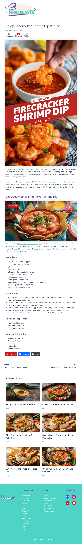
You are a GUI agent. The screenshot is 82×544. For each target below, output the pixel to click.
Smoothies (26, 524)
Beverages (25, 498)
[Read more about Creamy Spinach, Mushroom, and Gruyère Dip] (59, 456)
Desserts (25, 503)
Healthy (24, 516)
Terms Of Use (49, 511)
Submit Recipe (49, 508)
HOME (46, 503)
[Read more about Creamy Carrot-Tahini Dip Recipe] (59, 392)
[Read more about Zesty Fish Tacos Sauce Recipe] (23, 392)
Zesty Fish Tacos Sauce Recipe (20, 404)
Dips (7, 408)
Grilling (24, 514)
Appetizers (26, 496)
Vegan (24, 529)
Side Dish (25, 521)
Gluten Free (26, 511)
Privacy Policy (49, 506)
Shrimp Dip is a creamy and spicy (29, 244)
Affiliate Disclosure (50, 498)
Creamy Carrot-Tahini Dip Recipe (57, 404)
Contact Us (48, 501)
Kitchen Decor (27, 519)
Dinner (24, 506)
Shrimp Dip (58, 187)
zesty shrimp (41, 182)
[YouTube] (74, 503)
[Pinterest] (67, 503)
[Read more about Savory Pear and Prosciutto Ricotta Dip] (23, 456)
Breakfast (25, 501)
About (46, 496)
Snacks (24, 526)
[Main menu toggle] (77, 10)
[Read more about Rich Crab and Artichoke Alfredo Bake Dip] (23, 423)
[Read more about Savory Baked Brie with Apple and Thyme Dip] (59, 423)
